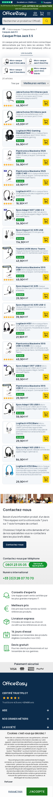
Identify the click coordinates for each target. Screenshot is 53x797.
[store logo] (14, 13)
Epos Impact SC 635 (27, 286)
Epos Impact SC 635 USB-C (31, 304)
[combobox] (26, 21)
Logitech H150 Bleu (27, 466)
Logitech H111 (24, 191)
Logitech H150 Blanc (27, 423)
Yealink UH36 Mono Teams (30, 248)
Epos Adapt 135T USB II (29, 365)
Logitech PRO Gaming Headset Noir (28, 131)
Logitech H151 (24, 323)
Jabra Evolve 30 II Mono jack (31, 112)
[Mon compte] (35, 14)
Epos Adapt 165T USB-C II (30, 209)
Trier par (15, 83)
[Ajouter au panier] (46, 103)
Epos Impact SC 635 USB (29, 230)
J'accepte (37, 791)
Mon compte (35, 13)
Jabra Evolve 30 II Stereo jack (32, 92)
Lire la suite (26, 53)
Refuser (8, 781)
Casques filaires (28, 29)
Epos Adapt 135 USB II (28, 404)
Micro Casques (14, 29)
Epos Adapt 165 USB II (28, 447)
